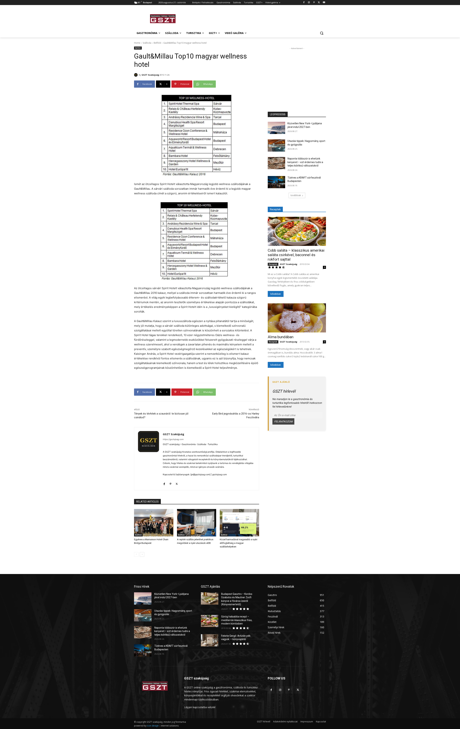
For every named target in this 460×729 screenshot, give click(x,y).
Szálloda (147, 42)
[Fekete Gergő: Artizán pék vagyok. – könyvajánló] (209, 640)
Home (137, 42)
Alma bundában (280, 337)
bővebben (275, 294)
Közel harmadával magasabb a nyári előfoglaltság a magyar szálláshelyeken (238, 543)
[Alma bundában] (297, 317)
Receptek (273, 264)
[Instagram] (309, 3)
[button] (321, 33)
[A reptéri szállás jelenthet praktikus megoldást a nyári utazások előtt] (196, 522)
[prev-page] (136, 554)
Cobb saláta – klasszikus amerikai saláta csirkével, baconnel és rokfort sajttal (296, 254)
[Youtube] (324, 3)
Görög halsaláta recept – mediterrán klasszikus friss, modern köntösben (236, 620)
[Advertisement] (257, 18)
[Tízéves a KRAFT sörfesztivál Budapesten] (276, 182)
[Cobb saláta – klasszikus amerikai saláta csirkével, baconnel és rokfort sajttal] (297, 231)
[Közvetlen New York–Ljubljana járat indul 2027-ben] (276, 128)
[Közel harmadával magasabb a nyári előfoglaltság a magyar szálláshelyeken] (239, 522)
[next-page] (142, 554)
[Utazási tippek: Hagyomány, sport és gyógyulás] (276, 145)
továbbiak (296, 195)
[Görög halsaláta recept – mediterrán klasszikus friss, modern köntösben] (209, 621)
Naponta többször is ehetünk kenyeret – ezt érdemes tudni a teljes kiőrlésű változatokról (305, 162)
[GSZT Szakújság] (136, 75)
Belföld (157, 42)
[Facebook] (304, 3)
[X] (319, 3)
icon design (153, 725)
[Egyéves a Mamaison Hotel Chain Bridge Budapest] (153, 522)
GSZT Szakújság (150, 74)
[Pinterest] (314, 3)
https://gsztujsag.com (173, 439)
